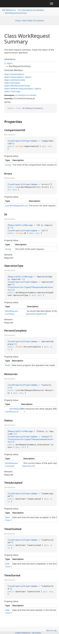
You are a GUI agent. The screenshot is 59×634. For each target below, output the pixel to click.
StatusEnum (28, 466)
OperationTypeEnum (36, 313)
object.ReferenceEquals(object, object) (22, 88)
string (8, 164)
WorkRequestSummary (16, 13)
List (6, 205)
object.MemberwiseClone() (17, 85)
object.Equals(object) (14, 74)
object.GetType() (12, 82)
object (10, 63)
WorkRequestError (18, 205)
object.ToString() (12, 91)
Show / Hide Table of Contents (29, 20)
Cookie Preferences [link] (23, 633)
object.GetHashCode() (14, 80)
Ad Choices (36, 633)
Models (33, 95)
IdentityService (24, 95)
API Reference (9, 10)
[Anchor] (2, 121)
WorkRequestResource (16, 410)
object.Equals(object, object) (17, 77)
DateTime (7, 519)
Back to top (51, 630)
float (7, 365)
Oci (16, 95)
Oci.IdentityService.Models (31, 10)
